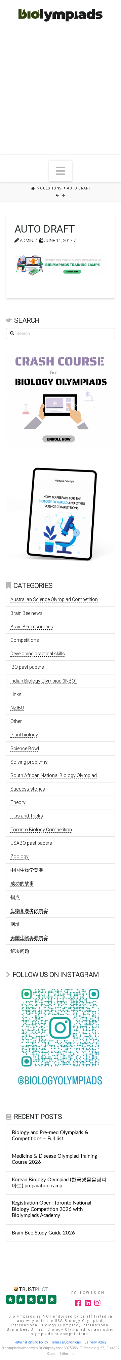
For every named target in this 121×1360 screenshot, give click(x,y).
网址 (15, 924)
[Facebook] (78, 1302)
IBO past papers (27, 667)
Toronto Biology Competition (41, 829)
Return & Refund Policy (31, 1342)
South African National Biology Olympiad (53, 775)
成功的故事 (22, 883)
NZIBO (17, 707)
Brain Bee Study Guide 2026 (43, 1232)
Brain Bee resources (31, 626)
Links (16, 694)
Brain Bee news (26, 613)
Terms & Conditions (66, 1342)
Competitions (24, 640)
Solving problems (29, 762)
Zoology (19, 856)
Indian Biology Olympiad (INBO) (43, 681)
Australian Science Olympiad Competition (54, 599)
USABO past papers (31, 843)
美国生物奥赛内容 (29, 937)
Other (16, 721)
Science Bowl (24, 748)
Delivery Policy (95, 1342)
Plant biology (24, 734)
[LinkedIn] (88, 1302)
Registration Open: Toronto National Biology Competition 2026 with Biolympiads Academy (51, 1209)
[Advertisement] (60, 90)
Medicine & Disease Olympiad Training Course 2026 (54, 1159)
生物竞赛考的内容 (29, 910)
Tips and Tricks (26, 815)
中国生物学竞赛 (26, 870)
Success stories (27, 789)
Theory (18, 802)
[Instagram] (97, 1302)
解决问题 (19, 951)
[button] (60, 171)
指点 (15, 897)
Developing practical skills (37, 653)
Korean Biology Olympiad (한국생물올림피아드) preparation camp (59, 1183)
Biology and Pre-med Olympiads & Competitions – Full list (50, 1136)
